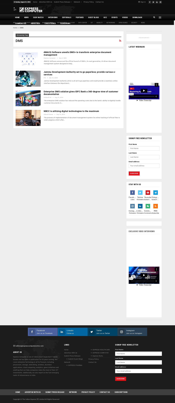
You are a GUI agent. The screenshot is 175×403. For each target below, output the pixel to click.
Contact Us (100, 2)
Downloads (137, 17)
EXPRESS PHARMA (75, 365)
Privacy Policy (89, 2)
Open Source (123, 23)
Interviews (53, 17)
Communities (20, 23)
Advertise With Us (45, 2)
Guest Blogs (93, 17)
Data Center (82, 23)
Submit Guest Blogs (75, 359)
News (26, 17)
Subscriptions (121, 392)
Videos (125, 17)
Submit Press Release (62, 2)
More (143, 23)
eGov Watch (38, 17)
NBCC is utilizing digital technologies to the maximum (71, 111)
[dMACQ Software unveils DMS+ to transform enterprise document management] (28, 59)
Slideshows (65, 23)
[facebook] (149, 2)
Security (134, 23)
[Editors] (14, 346)
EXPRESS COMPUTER (101, 353)
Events (115, 17)
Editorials (66, 17)
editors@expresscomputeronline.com (30, 346)
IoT (92, 23)
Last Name (133, 153)
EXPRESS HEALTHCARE (101, 350)
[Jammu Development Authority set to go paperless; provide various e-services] (28, 79)
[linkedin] (156, 2)
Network (77, 2)
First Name (133, 144)
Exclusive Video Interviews (142, 231)
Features (80, 17)
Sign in (143, 2)
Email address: (134, 162)
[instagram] (160, 2)
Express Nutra (98, 356)
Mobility (100, 23)
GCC (105, 17)
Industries (35, 23)
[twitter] (153, 2)
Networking (110, 23)
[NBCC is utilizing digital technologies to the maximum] (28, 118)
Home (35, 2)
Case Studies (50, 23)
